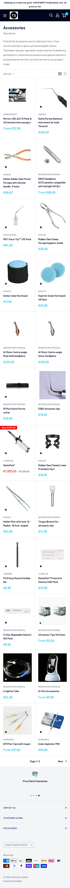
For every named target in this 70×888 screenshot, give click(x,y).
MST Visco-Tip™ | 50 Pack (17, 239)
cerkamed (8, 739)
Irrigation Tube (11, 691)
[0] (64, 15)
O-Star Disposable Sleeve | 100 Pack (17, 636)
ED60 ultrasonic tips (49, 408)
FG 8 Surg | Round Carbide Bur (16, 580)
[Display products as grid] (59, 73)
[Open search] (51, 15)
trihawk (7, 573)
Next (60, 761)
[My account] (57, 15)
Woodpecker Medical (49, 174)
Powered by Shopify (12, 881)
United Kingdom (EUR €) (16, 844)
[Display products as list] (65, 73)
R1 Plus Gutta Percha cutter (14, 410)
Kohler (42, 114)
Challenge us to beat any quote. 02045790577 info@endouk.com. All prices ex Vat (35, 4)
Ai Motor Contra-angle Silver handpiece (50, 354)
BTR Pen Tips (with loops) (16, 743)
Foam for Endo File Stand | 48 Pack (52, 297)
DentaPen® (9, 465)
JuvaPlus (8, 460)
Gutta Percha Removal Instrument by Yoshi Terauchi (50, 122)
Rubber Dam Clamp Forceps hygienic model (50, 241)
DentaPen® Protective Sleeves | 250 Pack (50, 580)
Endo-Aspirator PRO (49, 743)
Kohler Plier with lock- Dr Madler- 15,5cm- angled (16, 523)
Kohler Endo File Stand (15, 295)
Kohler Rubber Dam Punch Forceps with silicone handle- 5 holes (17, 182)
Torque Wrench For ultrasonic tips (48, 523)
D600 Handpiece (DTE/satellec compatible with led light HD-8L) (52, 182)
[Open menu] (5, 15)
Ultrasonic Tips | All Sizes (51, 634)
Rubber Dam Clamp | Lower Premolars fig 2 (52, 467)
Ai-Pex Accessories (48, 691)
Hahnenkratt (10, 114)
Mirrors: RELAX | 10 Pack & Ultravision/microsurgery (17, 120)
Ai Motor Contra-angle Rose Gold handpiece (15, 354)
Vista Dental (10, 234)
